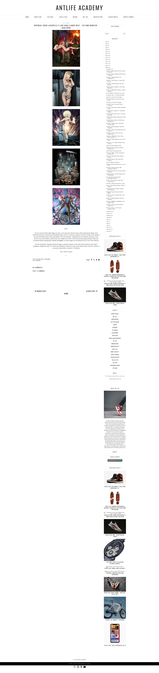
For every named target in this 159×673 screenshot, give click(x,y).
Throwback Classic (115, 365)
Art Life (85, 17)
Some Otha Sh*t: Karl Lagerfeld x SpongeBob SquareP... (113, 178)
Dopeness (38, 260)
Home (27, 17)
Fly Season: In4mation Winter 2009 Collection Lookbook (114, 168)
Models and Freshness (115, 338)
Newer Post (41, 291)
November (109, 211)
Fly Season (115, 330)
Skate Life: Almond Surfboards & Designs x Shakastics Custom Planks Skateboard (115, 276)
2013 (106, 59)
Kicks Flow (37, 17)
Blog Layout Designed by (79, 663)
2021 (106, 43)
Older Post (91, 291)
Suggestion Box (115, 357)
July (107, 219)
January (108, 231)
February (109, 229)
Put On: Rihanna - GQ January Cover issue (115, 93)
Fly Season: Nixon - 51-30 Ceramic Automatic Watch (113, 208)
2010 (106, 65)
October (108, 213)
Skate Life (115, 349)
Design (75, 17)
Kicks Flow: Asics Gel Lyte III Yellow (114, 97)
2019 (106, 47)
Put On (115, 341)
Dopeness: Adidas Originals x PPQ (113, 145)
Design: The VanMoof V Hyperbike (115, 620)
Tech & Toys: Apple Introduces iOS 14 (115, 645)
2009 (106, 67)
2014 (106, 57)
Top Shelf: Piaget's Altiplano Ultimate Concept (115, 562)
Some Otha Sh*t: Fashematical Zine (113, 150)
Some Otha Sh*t (115, 352)
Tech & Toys (63, 17)
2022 (106, 41)
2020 (106, 45)
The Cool (115, 362)
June (108, 221)
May (108, 223)
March (108, 227)
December (109, 69)
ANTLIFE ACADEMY (79, 7)
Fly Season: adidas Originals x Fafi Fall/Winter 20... (113, 78)
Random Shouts (115, 346)
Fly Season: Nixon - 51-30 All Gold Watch (115, 95)
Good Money (115, 333)
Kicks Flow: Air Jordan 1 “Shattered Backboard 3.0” (115, 255)
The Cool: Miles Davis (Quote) (112, 162)
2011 (106, 63)
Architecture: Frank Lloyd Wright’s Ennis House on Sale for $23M (115, 284)
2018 (106, 49)
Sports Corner (128, 17)
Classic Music (113, 17)
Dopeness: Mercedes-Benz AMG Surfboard (115, 573)
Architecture (98, 17)
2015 (106, 55)
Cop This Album (115, 322)
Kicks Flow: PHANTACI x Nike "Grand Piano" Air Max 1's (114, 137)
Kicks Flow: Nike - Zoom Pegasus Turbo (115, 304)
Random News (114, 343)
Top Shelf (50, 17)
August (108, 217)
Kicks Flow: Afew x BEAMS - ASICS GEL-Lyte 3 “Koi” (115, 593)
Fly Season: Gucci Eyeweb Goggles (113, 102)
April (108, 225)
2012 (106, 61)
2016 (106, 53)
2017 (106, 51)
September (109, 215)
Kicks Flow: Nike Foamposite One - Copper (115, 183)
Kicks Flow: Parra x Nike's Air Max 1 (115, 568)
